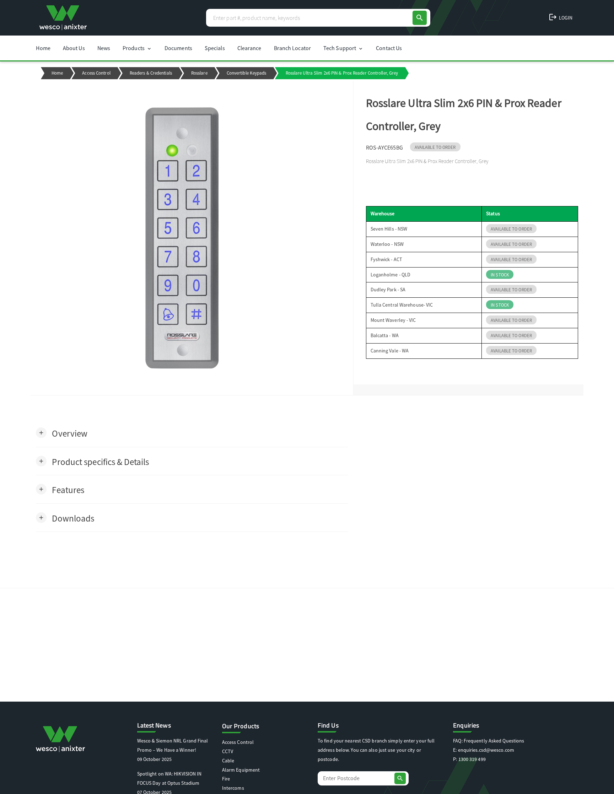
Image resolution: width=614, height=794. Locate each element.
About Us (74, 48)
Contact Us (389, 48)
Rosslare (199, 73)
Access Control (96, 73)
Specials (215, 48)
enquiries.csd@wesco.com (486, 750)
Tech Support (343, 48)
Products (137, 48)
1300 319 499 (472, 759)
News (103, 48)
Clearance (249, 48)
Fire (226, 779)
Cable (228, 760)
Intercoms (233, 788)
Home (43, 48)
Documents (178, 48)
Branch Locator (292, 48)
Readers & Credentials (151, 73)
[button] (61, 433)
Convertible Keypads (246, 73)
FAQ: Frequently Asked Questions (488, 741)
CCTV (227, 751)
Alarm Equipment (241, 770)
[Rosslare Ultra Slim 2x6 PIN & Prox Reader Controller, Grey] (191, 238)
